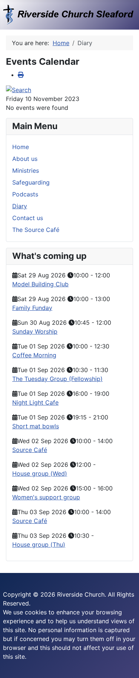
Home (20, 147)
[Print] (21, 74)
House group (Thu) (38, 544)
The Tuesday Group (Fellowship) (57, 378)
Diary (19, 206)
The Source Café (35, 229)
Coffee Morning (34, 355)
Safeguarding (31, 182)
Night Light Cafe (35, 402)
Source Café (29, 449)
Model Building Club (40, 284)
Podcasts (25, 194)
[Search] (18, 89)
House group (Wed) (39, 473)
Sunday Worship (34, 331)
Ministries (25, 170)
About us (24, 158)
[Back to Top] (126, 664)
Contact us (27, 218)
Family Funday (32, 307)
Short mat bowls (35, 426)
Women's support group (46, 497)
